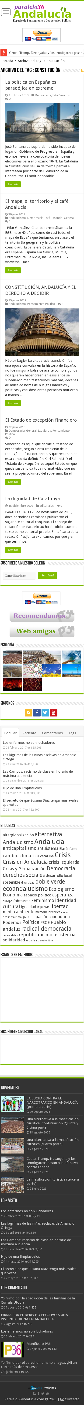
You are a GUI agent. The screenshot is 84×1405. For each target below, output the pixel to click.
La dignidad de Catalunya (32, 498)
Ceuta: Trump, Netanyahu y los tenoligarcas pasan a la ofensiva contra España (52, 1163)
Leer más (13, 184)
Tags (72, 733)
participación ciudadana (46, 916)
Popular (10, 733)
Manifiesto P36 (39, 1344)
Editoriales (47, 505)
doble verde (50, 881)
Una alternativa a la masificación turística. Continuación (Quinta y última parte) (53, 1123)
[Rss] (28, 712)
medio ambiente (19, 911)
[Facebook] (37, 712)
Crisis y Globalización (24, 868)
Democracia (43, 95)
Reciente (29, 733)
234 (31, 1336)
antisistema (47, 848)
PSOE (45, 922)
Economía (13, 895)
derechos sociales (24, 875)
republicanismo (35, 934)
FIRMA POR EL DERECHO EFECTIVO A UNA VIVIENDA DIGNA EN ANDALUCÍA (34, 1317)
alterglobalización (18, 835)
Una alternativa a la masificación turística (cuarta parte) (53, 1142)
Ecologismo (61, 889)
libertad (59, 906)
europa (7, 901)
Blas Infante (68, 849)
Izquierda (44, 430)
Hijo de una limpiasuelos (22, 788)
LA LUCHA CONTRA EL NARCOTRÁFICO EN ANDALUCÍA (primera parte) (52, 1102)
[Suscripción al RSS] (82, 70)
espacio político (37, 895)
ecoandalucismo (25, 888)
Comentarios (52, 733)
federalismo (21, 901)
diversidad (28, 882)
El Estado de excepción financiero (41, 420)
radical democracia (46, 928)
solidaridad (14, 939)
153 (54, 1348)
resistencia (64, 934)
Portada (6, 61)
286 (29, 1324)
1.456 (32, 1307)
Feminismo (42, 900)
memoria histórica (47, 912)
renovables (10, 935)
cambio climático (21, 855)
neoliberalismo (12, 917)
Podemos (12, 922)
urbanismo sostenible (39, 940)
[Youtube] (53, 712)
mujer (64, 912)
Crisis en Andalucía (25, 862)
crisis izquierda (64, 862)
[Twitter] (45, 712)
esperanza (63, 895)
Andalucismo (17, 218)
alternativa (48, 834)
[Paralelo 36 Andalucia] (42, 13)
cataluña (47, 856)
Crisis (63, 855)
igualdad (28, 906)
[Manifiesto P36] (12, 1349)
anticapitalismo (19, 848)
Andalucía (49, 842)
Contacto (72, 1399)
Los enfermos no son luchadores (29, 742)
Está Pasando (61, 95)
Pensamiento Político (41, 304)
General (69, 218)
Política (30, 922)
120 (26, 1372)
